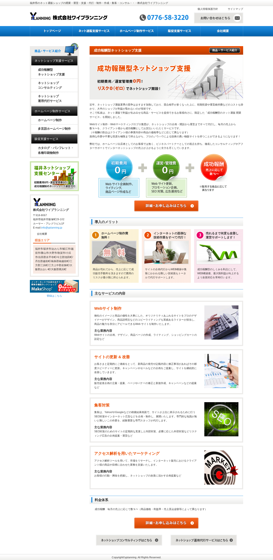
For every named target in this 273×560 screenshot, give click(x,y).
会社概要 (42, 233)
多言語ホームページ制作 (54, 128)
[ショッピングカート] (54, 286)
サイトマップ (235, 8)
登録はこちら (54, 295)
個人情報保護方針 (207, 8)
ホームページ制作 (50, 120)
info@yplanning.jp (51, 227)
